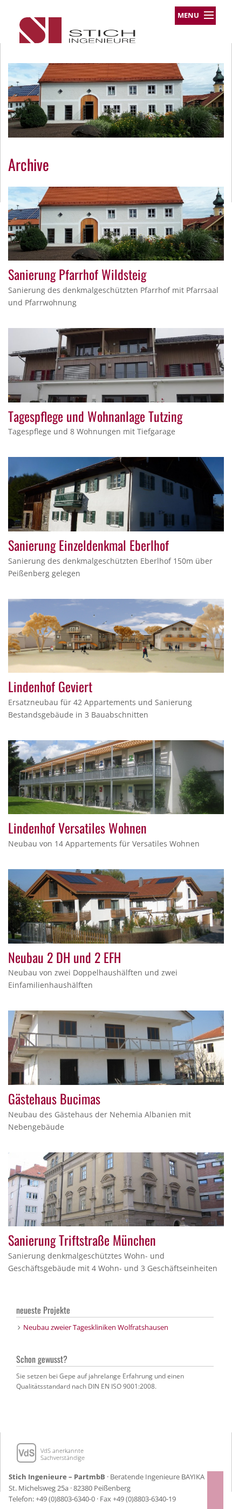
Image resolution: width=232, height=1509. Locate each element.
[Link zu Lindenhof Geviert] (116, 635)
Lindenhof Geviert (50, 686)
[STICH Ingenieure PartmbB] (77, 28)
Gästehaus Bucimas (54, 1098)
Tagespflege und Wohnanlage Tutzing (95, 416)
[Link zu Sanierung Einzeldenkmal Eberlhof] (116, 493)
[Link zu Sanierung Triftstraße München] (116, 1188)
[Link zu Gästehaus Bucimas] (116, 1047)
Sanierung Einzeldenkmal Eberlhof (88, 545)
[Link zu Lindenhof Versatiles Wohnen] (116, 776)
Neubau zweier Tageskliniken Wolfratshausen (95, 1327)
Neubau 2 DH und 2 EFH (64, 957)
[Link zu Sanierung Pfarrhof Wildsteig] (116, 223)
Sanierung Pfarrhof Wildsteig (77, 274)
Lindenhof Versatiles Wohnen (77, 827)
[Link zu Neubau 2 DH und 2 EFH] (116, 905)
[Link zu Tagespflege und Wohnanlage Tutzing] (116, 364)
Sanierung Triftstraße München (82, 1239)
